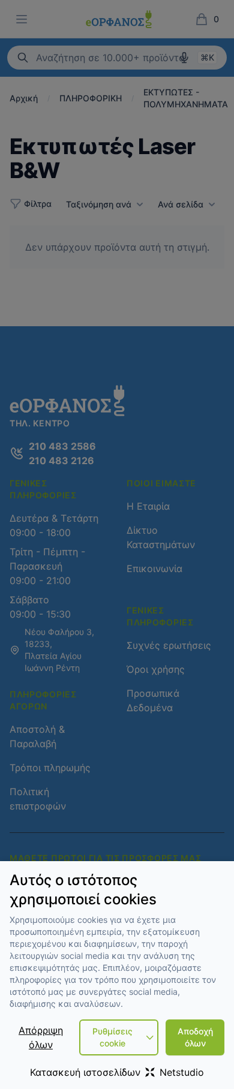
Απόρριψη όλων (41, 1037)
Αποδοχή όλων (195, 1037)
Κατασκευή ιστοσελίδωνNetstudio (117, 1072)
